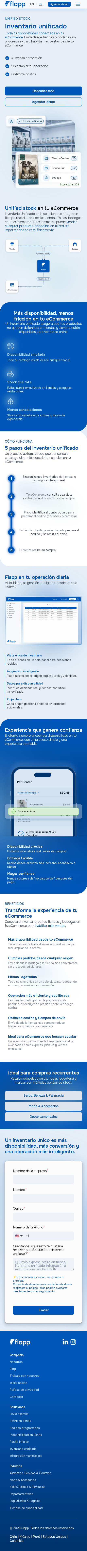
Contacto (16, 1397)
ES (40, 4)
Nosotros (16, 1362)
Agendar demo (59, 4)
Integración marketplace (26, 1456)
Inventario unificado (23, 1449)
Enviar (44, 1310)
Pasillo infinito (19, 1442)
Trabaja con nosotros (24, 1376)
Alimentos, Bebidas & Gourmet (30, 1473)
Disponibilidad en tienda (26, 1435)
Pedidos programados (25, 1428)
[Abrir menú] (78, 4)
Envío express (19, 1414)
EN (32, 4)
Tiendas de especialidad (26, 1508)
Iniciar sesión (18, 1383)
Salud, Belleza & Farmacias (27, 1487)
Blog (13, 1369)
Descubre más (43, 91)
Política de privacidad (24, 1390)
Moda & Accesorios (43, 1106)
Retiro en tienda (20, 1421)
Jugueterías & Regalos (25, 1501)
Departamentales (43, 1117)
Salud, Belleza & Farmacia (43, 1095)
